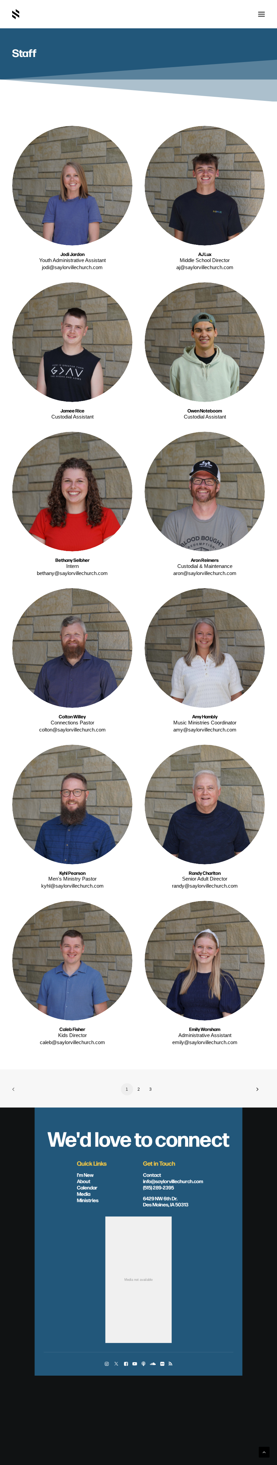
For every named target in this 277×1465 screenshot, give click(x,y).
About (84, 1181)
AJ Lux (204, 254)
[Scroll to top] (264, 1452)
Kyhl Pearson (72, 873)
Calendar (87, 1187)
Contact (152, 1174)
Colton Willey (72, 716)
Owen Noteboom (204, 410)
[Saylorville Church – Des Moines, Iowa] (15, 14)
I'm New (85, 1174)
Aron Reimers (205, 560)
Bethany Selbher (72, 560)
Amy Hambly (205, 716)
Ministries (88, 1200)
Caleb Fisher (72, 1029)
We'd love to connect (139, 1138)
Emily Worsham (204, 1029)
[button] (261, 14)
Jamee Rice (72, 410)
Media (84, 1193)
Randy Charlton (205, 873)
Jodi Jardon (72, 254)
